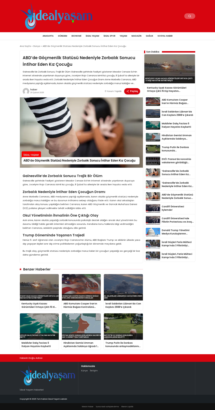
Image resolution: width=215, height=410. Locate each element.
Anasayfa (48, 35)
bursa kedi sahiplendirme (107, 406)
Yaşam (123, 35)
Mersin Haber (87, 406)
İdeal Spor (109, 35)
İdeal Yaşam (92, 35)
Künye (84, 370)
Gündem (62, 35)
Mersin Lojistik (127, 406)
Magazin (136, 35)
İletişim (94, 370)
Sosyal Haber (165, 35)
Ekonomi (76, 35)
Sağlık (149, 35)
